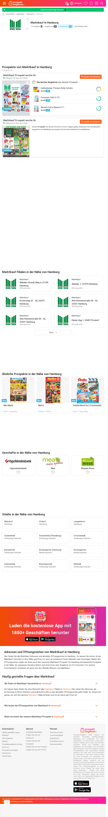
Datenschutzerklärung (10, 802)
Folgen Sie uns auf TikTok (36, 750)
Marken (5, 741)
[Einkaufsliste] (96, 3)
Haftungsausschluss (52, 799)
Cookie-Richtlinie (26, 802)
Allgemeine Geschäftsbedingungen (74, 799)
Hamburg (45, 683)
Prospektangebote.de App (12, 744)
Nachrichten (6, 756)
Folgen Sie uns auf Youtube (36, 747)
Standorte (30, 14)
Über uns (5, 747)
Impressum (6, 753)
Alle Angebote (7, 738)
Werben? (5, 735)
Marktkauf (20, 14)
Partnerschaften (56, 744)
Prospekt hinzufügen (10, 750)
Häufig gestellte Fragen (11, 732)
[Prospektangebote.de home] (16, 3)
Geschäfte (10, 14)
